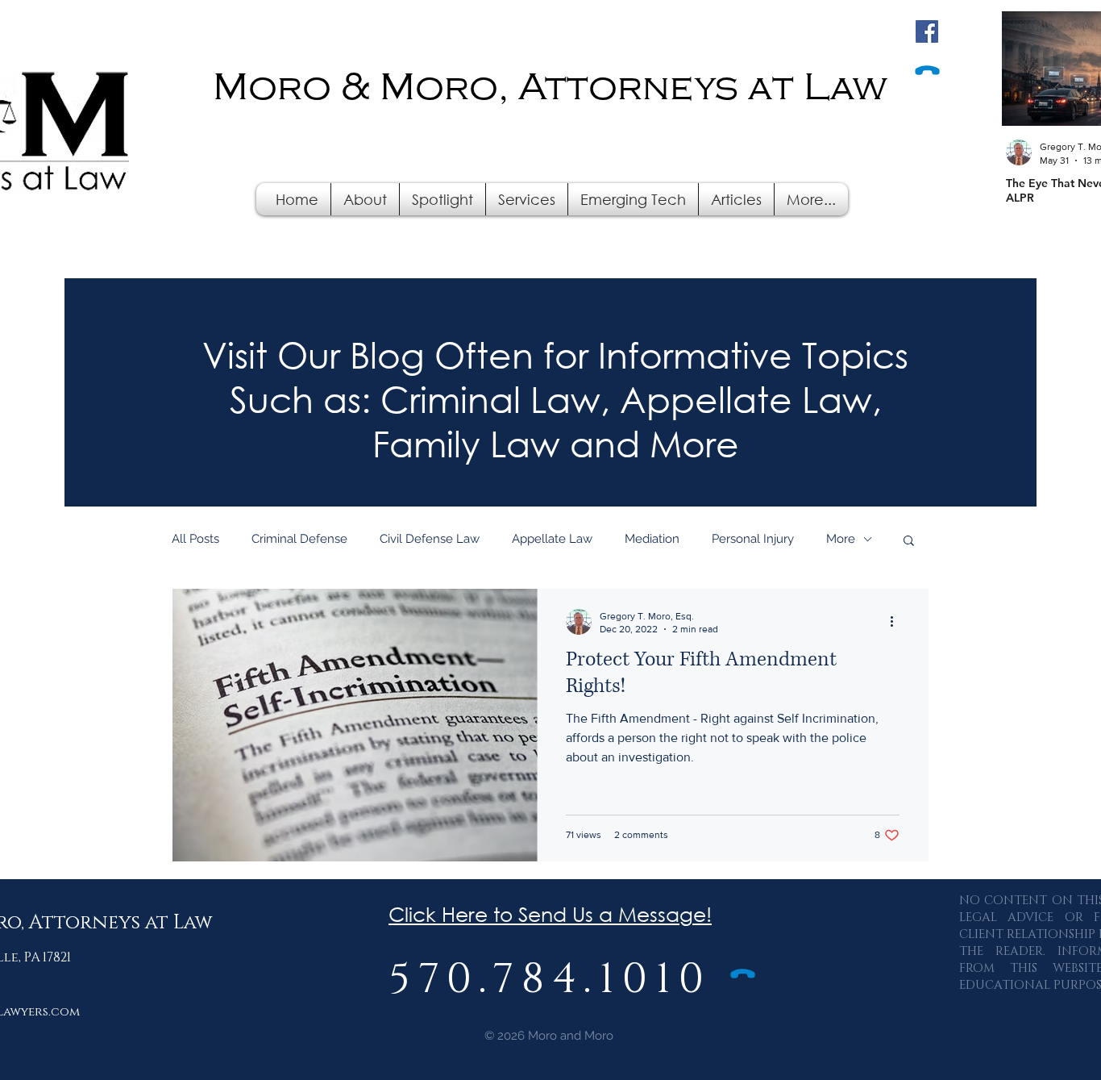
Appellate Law (552, 539)
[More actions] (897, 622)
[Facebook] (927, 31)
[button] (526, 199)
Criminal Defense (299, 539)
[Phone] (927, 71)
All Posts (195, 539)
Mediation (652, 539)
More (840, 539)
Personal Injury (753, 539)
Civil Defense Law (430, 539)
